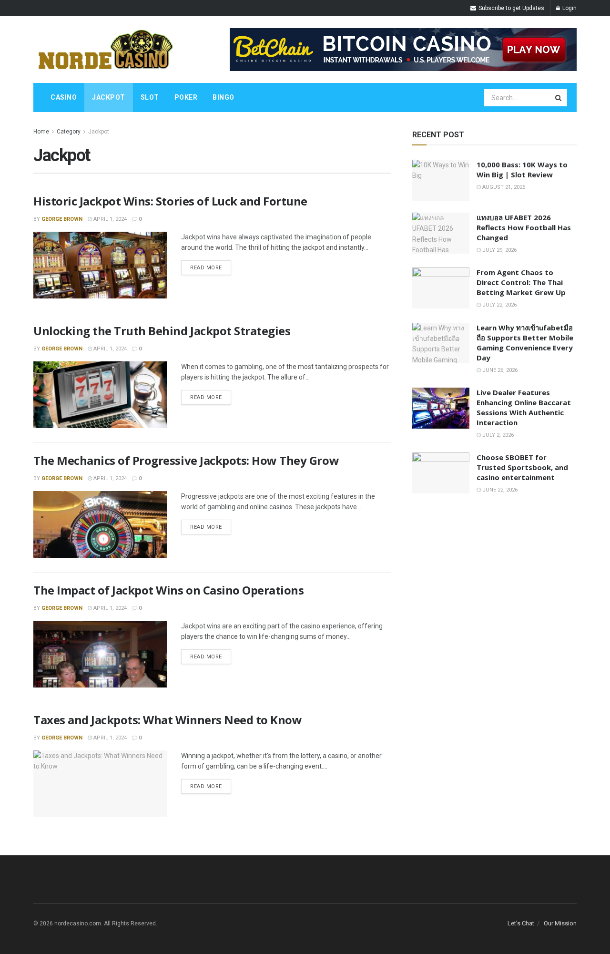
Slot (150, 97)
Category (69, 131)
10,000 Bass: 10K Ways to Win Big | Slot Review (522, 169)
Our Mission (560, 923)
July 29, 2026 (499, 250)
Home (41, 131)
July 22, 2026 (499, 305)
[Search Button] (559, 97)
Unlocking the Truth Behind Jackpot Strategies (161, 331)
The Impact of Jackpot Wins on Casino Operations (168, 590)
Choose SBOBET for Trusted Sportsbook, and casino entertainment (522, 467)
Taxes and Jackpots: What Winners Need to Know (167, 720)
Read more (206, 268)
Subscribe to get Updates (510, 8)
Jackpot (108, 97)
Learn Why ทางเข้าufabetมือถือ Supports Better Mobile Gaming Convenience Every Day (525, 342)
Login (569, 8)
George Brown (61, 219)
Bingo (223, 97)
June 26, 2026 (499, 370)
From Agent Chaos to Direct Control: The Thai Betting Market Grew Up (521, 282)
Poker (186, 97)
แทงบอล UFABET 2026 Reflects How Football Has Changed (524, 227)
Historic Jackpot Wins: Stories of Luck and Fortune (170, 201)
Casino (64, 97)
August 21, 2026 (503, 187)
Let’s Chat (521, 923)
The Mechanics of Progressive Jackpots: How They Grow (186, 460)
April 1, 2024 (109, 219)
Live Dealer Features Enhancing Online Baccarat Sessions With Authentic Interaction (524, 407)
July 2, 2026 (497, 435)
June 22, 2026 (499, 490)
